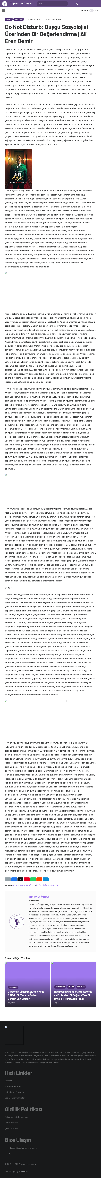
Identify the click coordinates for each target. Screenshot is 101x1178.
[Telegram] (86, 3)
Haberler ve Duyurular (14, 1092)
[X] (76, 3)
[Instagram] (81, 3)
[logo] (5, 4)
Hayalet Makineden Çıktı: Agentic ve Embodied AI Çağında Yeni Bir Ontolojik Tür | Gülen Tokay (73, 995)
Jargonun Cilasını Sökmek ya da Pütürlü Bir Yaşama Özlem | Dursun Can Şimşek (26, 995)
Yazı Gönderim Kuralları (15, 1098)
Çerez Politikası (11, 1128)
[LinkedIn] (91, 3)
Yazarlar (8, 1080)
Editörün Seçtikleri (13, 1086)
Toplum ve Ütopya (39, 896)
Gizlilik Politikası (11, 1122)
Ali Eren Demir (19, 885)
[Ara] (65, 3)
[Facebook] (71, 3)
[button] (3, 10)
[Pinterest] (96, 3)
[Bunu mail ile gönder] (8, 879)
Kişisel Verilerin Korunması (16, 1117)
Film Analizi (54, 885)
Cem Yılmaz (30, 885)
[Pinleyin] (27, 879)
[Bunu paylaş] (14, 879)
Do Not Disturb (42, 885)
